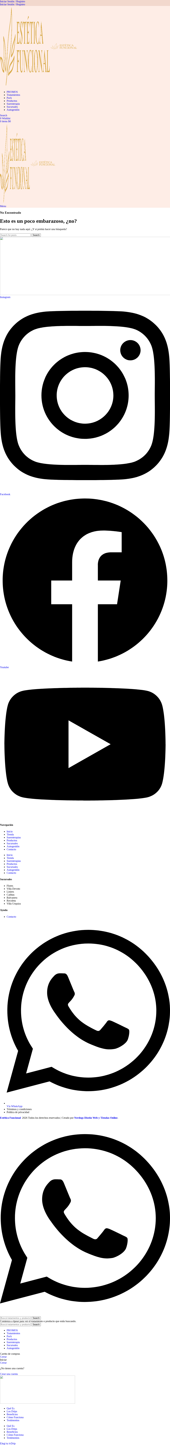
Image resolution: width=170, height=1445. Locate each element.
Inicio (10, 831)
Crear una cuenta (9, 1374)
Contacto (11, 849)
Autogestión (13, 846)
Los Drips (12, 1411)
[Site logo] (25, 86)
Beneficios (12, 1414)
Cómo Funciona (15, 1417)
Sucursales (12, 843)
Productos (12, 840)
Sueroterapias (14, 837)
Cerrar (3, 1356)
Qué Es (10, 1408)
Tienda (10, 834)
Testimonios (13, 1420)
